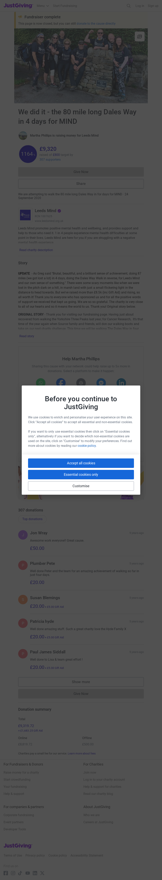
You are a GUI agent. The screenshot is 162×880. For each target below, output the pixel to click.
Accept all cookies (81, 463)
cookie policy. (87, 446)
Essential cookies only (81, 474)
